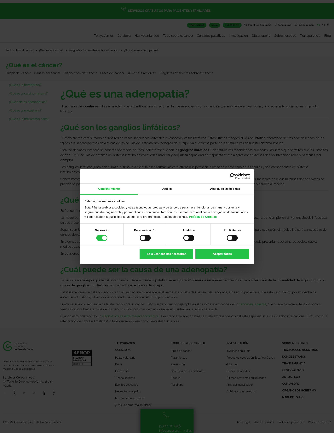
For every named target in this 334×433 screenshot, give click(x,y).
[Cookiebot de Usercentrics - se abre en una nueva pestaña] (233, 176)
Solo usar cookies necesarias (166, 254)
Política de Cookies (203, 216)
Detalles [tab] (167, 188)
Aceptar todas (222, 254)
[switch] (145, 238)
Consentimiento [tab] (109, 188)
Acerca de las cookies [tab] (225, 188)
